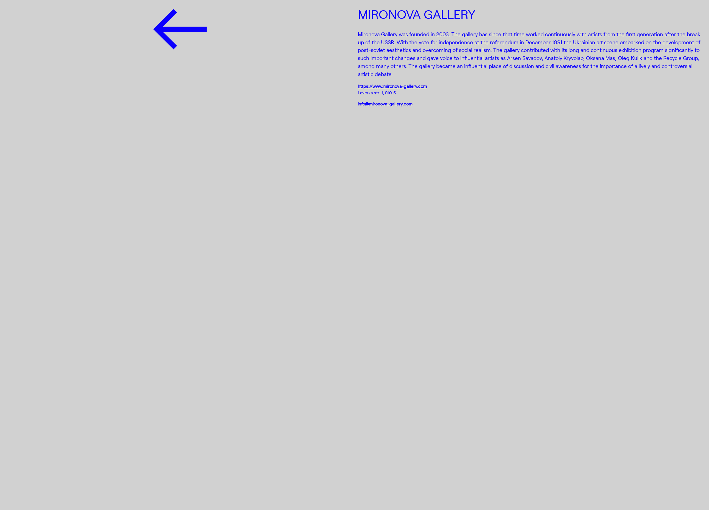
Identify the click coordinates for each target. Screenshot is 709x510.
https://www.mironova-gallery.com (392, 86)
